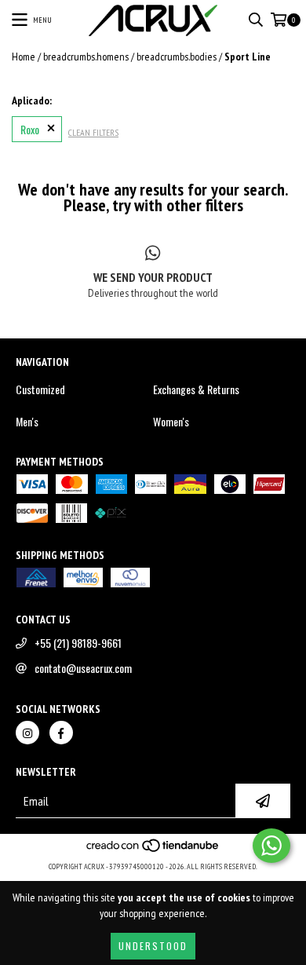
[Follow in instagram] (27, 732)
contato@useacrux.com (83, 668)
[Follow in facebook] (61, 732)
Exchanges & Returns (196, 389)
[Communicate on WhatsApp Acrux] (271, 845)
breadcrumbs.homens (86, 56)
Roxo (29, 129)
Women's (171, 421)
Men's (27, 421)
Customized (40, 389)
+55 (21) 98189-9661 (78, 643)
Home (23, 56)
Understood (153, 945)
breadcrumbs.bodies (177, 56)
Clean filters (93, 132)
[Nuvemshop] (153, 851)
